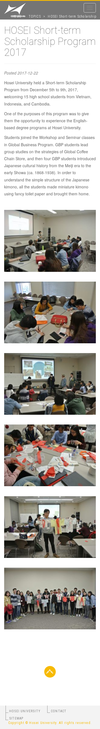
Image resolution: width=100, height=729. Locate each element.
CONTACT (58, 711)
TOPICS (35, 16)
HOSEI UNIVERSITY (25, 711)
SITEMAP (16, 718)
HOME (16, 16)
